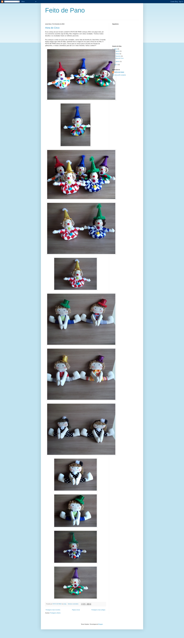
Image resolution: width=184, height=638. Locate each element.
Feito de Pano (65, 10)
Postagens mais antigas (98, 610)
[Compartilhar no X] (86, 604)
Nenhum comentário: (73, 604)
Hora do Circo (52, 27)
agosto (118, 51)
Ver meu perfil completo (119, 75)
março (118, 53)
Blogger (100, 624)
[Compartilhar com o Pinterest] (90, 604)
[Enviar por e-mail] (82, 604)
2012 (115, 49)
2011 (115, 64)
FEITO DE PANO (119, 72)
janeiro (118, 61)
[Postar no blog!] (84, 604)
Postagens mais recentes (53, 610)
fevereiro (118, 56)
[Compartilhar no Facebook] (88, 604)
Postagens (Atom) (55, 613)
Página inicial (76, 610)
